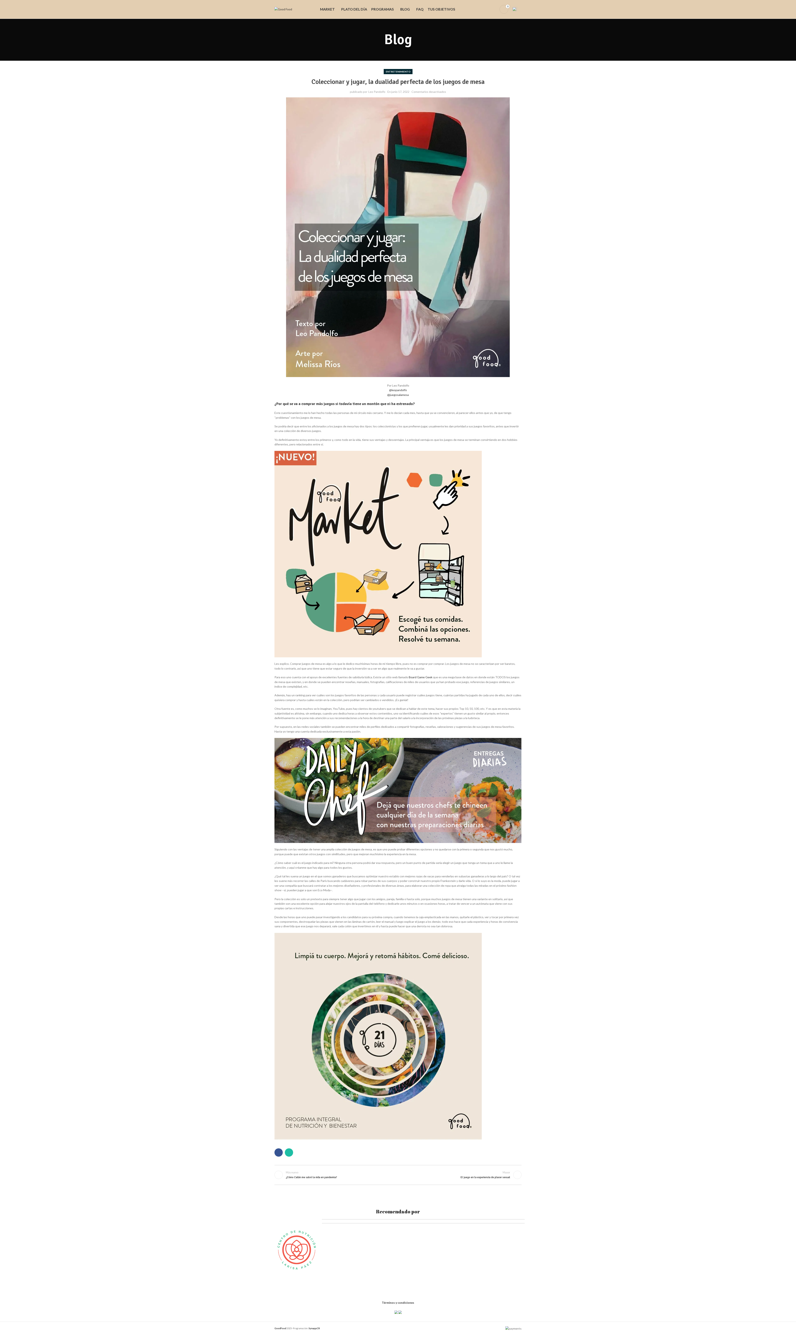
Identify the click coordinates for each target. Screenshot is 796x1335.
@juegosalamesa (398, 395)
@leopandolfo (398, 390)
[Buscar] (486, 9)
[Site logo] (283, 9)
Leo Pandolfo (376, 91)
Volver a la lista (398, 1175)
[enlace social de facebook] (278, 1152)
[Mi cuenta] (494, 9)
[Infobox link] (517, 9)
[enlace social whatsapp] (289, 1152)
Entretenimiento (398, 71)
